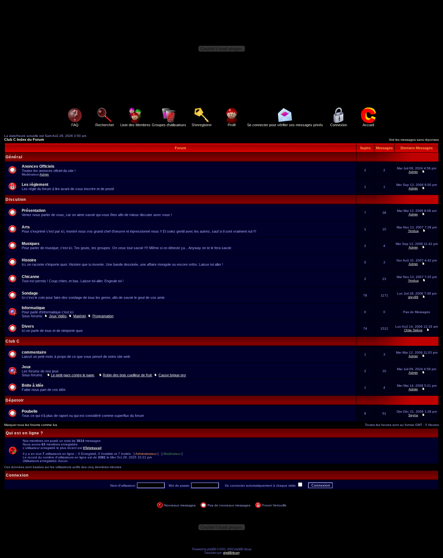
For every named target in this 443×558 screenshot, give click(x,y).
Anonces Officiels (38, 166)
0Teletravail (92, 448)
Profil (231, 125)
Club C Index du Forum (24, 139)
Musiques (31, 243)
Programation (103, 316)
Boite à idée (32, 385)
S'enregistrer (202, 125)
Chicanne (30, 276)
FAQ (74, 125)
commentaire (34, 352)
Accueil (368, 125)
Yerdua (413, 231)
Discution (16, 199)
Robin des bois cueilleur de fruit (127, 375)
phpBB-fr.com (231, 552)
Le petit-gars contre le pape (72, 375)
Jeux (26, 367)
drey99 (413, 297)
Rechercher (104, 125)
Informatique (33, 308)
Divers (28, 326)
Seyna (413, 415)
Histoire (29, 260)
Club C (13, 341)
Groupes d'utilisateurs (169, 125)
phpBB (211, 549)
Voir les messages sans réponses (414, 139)
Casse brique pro (172, 375)
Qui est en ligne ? (24, 433)
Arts (26, 227)
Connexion (338, 125)
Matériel (79, 316)
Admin (44, 174)
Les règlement (35, 184)
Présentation (33, 210)
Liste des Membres (135, 125)
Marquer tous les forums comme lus (30, 425)
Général (14, 157)
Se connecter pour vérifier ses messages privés (285, 125)
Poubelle (30, 411)
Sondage (30, 293)
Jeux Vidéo (57, 316)
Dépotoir (15, 400)
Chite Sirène (413, 330)
